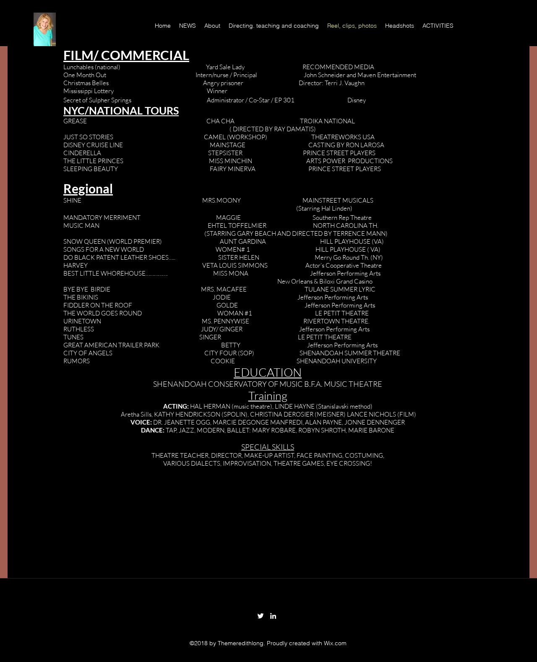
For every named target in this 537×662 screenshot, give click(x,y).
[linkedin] (273, 616)
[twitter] (260, 616)
